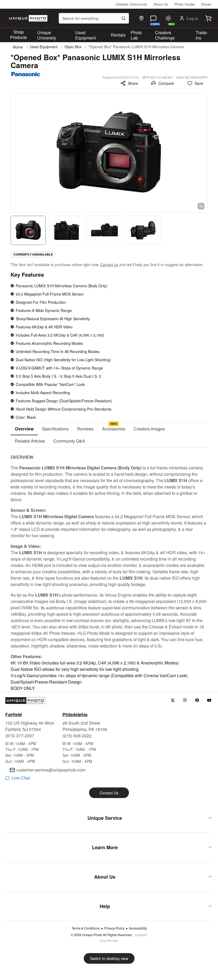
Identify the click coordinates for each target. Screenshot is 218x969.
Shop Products (18, 34)
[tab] (24, 429)
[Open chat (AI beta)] (153, 18)
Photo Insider (184, 4)
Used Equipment (85, 35)
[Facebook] (197, 700)
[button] (208, 18)
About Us (161, 4)
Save (199, 83)
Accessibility (138, 928)
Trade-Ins (202, 35)
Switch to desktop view (109, 958)
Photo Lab (136, 35)
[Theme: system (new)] (168, 18)
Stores (206, 4)
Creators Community (131, 4)
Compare (166, 83)
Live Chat (21, 778)
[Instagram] (185, 700)
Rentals (118, 35)
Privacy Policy (114, 928)
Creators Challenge (165, 35)
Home (18, 47)
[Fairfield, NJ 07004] (141, 18)
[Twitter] (172, 700)
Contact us (109, 264)
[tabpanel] (109, 569)
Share (133, 83)
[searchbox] (94, 18)
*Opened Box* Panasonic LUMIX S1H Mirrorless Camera (136, 47)
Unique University (46, 35)
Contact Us (109, 792)
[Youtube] (209, 700)
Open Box (73, 47)
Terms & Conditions (86, 928)
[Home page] (27, 18)
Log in (192, 18)
